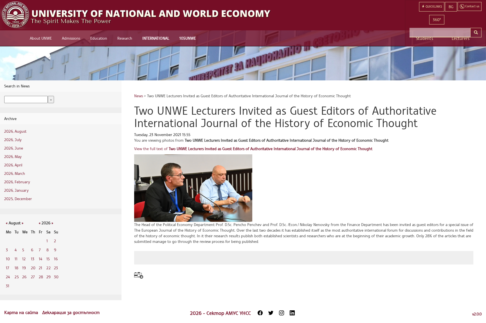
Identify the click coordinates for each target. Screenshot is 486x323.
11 (16, 258)
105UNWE (187, 38)
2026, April (13, 164)
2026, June (13, 148)
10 (8, 258)
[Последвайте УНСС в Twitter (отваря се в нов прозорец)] (270, 313)
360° (437, 19)
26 (24, 276)
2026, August (15, 131)
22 (48, 267)
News (138, 95)
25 (17, 276)
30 (56, 276)
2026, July (13, 139)
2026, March (14, 173)
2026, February (17, 181)
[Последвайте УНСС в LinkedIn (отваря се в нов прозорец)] (292, 313)
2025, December (18, 198)
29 (48, 276)
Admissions (71, 38)
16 (56, 258)
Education (98, 38)
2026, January (16, 190)
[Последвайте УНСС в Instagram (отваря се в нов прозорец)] (281, 313)
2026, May (13, 156)
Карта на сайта (21, 312)
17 (7, 267)
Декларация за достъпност (71, 312)
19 (24, 267)
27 (33, 276)
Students (424, 38)
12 (24, 258)
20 (33, 267)
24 (8, 276)
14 (40, 258)
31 (7, 285)
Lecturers (460, 38)
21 (40, 267)
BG (451, 6)
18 (16, 267)
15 (48, 258)
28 (41, 276)
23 (56, 267)
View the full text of (253, 148)
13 (32, 258)
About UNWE (41, 38)
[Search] (476, 32)
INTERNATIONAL (155, 38)
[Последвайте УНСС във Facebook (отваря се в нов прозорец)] (260, 313)
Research (124, 38)
